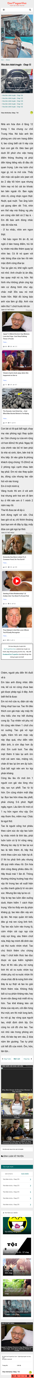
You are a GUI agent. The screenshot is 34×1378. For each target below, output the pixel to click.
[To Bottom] (24, 1376)
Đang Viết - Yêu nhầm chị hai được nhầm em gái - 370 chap (16, 1291)
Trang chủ (5, 1365)
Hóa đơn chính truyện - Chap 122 (12, 107)
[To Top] (21, 1376)
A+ (13, 1376)
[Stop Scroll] (32, 1376)
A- (17, 1376)
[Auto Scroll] (28, 1376)
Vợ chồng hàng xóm (13, 1231)
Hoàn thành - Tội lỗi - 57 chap (17, 1252)
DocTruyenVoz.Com (10, 649)
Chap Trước (7, 1059)
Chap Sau (27, 1059)
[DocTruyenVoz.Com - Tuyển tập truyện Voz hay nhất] (17, 5)
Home (2, 59)
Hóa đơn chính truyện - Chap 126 (12, 95)
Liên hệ (19, 1365)
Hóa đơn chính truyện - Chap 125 (12, 98)
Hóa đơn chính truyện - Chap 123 (12, 104)
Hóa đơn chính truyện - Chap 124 (12, 101)
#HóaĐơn (8, 59)
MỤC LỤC (17, 1059)
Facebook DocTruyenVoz (11, 654)
